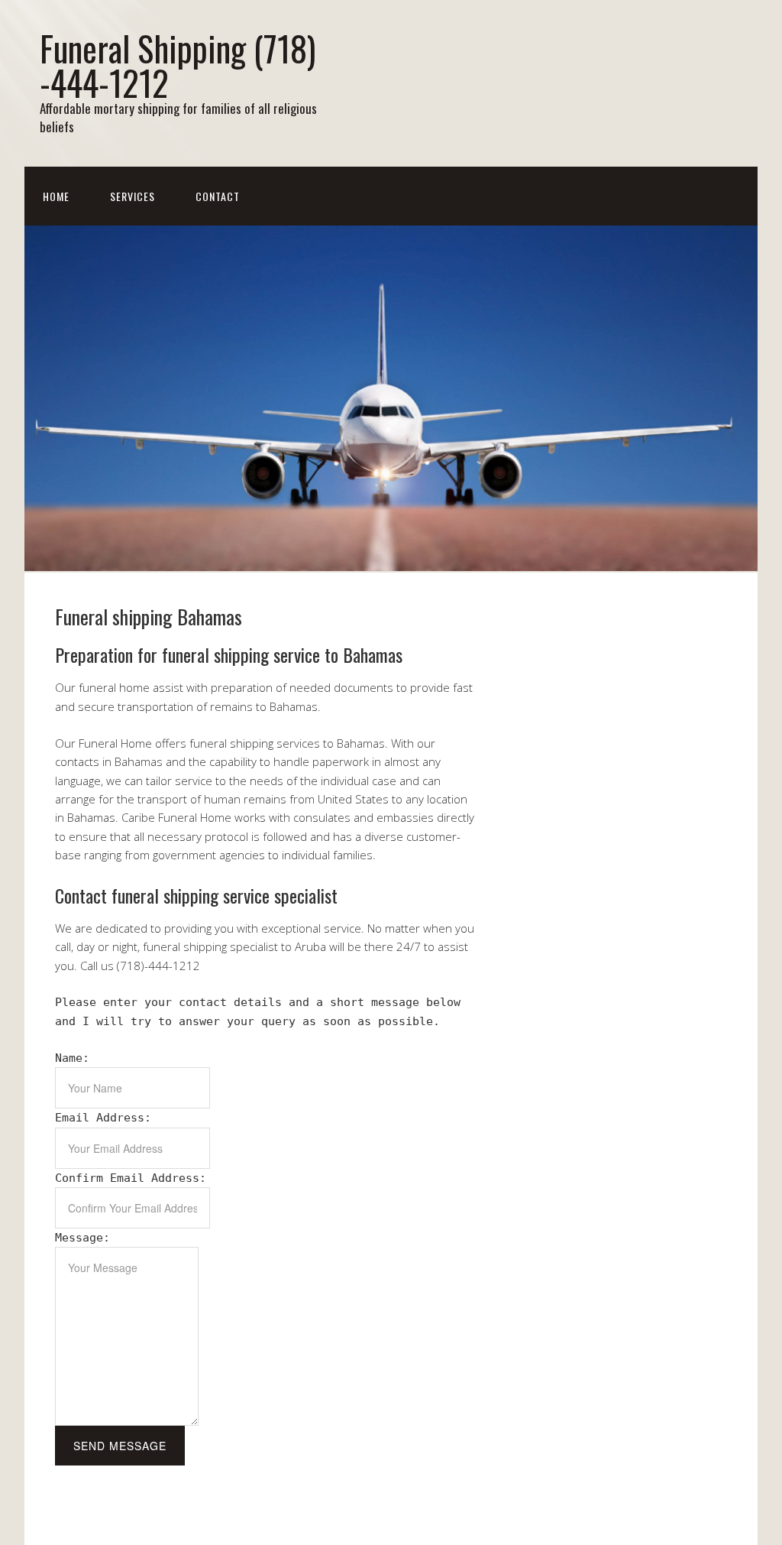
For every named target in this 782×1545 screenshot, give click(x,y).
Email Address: (103, 1118)
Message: (82, 1238)
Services (132, 196)
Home (56, 196)
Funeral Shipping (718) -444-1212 (177, 65)
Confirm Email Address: (130, 1178)
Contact (218, 196)
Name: (72, 1058)
